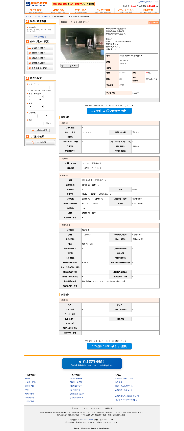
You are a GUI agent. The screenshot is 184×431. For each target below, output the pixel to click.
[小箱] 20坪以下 (76, 386)
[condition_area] (40, 49)
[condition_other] (40, 69)
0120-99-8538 (87, 420)
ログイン (154, 2)
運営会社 (75, 408)
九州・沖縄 (29, 401)
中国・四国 (29, 398)
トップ (28, 16)
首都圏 (27, 378)
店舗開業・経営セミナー (124, 390)
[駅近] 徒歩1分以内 (77, 394)
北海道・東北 (30, 382)
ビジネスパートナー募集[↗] (126, 400)
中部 (27, 390)
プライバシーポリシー (92, 408)
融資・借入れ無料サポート (125, 386)
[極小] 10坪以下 (76, 390)
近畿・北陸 (29, 394)
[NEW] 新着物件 (76, 378)
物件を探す (119, 382)
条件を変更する (40, 37)
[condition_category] (40, 54)
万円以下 (47, 123)
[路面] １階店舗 (76, 382)
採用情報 (108, 408)
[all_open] (40, 142)
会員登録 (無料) (144, 2)
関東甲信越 (29, 386)
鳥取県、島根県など (42, 16)
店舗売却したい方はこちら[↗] (127, 396)
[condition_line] (40, 59)
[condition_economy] (40, 64)
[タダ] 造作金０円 (77, 398)
